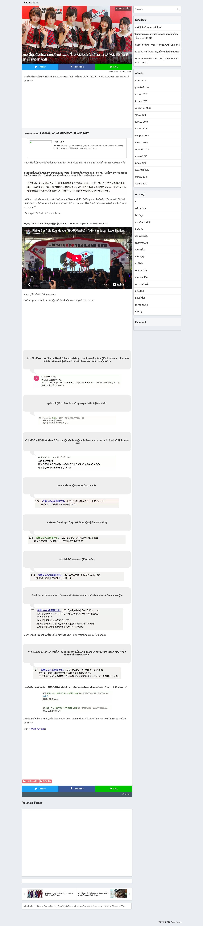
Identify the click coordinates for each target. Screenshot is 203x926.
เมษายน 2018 (141, 156)
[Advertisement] (77, 104)
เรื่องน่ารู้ (138, 311)
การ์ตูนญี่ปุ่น (140, 208)
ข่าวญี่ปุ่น (139, 215)
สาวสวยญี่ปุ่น (141, 270)
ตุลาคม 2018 (141, 115)
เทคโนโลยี (139, 291)
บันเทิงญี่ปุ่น (47, 781)
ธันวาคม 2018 (141, 101)
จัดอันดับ (139, 229)
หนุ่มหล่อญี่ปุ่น (141, 277)
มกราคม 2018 (141, 176)
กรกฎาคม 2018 (142, 135)
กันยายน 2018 (141, 121)
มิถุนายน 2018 (141, 142)
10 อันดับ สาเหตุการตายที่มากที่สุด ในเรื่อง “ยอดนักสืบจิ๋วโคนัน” (156, 60)
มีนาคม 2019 (140, 80)
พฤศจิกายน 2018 (143, 108)
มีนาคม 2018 (140, 163)
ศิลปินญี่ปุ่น (140, 256)
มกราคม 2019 (141, 94)
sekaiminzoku (36, 729)
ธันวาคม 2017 (141, 183)
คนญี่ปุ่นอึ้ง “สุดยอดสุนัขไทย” (148, 27)
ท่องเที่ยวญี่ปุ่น (141, 242)
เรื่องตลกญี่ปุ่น (141, 304)
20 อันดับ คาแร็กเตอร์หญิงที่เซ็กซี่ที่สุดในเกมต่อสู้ (157, 51)
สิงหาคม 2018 (141, 128)
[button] (178, 9)
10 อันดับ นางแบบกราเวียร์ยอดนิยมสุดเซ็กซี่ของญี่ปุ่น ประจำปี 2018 (156, 36)
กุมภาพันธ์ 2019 (142, 87)
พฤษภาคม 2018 (142, 149)
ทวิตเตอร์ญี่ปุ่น (141, 236)
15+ (136, 201)
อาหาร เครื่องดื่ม (142, 284)
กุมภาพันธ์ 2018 (142, 169)
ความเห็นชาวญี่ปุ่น (31, 781)
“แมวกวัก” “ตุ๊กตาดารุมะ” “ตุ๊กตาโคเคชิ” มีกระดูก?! (157, 44)
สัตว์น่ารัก (139, 263)
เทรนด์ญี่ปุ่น (140, 297)
